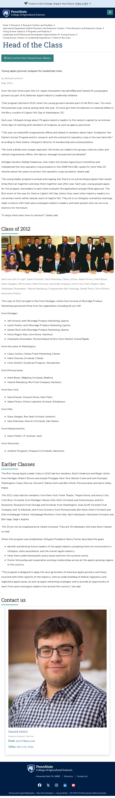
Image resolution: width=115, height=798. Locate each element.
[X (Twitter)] (48, 785)
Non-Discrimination (45, 793)
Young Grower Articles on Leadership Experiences (27, 37)
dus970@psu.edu (25, 741)
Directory (68, 776)
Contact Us (82, 776)
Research (15, 25)
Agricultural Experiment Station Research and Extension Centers (34, 28)
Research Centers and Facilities (38, 25)
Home (5, 25)
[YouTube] (73, 785)
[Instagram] (56, 785)
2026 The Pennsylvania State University (88, 793)
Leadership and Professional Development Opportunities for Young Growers (39, 34)
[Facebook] (39, 785)
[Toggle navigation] (110, 12)
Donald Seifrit (18, 731)
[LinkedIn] (65, 785)
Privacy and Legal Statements (21, 793)
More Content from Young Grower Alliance (28, 58)
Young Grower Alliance (14, 31)
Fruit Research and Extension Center (84, 28)
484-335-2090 (25, 747)
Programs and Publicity (38, 31)
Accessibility (61, 793)
